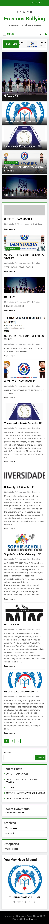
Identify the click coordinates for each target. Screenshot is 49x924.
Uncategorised (11, 162)
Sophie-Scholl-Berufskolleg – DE (22, 554)
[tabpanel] (24, 884)
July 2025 (9, 833)
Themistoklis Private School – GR (23, 146)
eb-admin (10, 224)
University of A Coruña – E (19, 487)
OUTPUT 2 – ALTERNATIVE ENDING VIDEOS (23, 3)
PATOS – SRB (12, 624)
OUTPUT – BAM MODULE (18, 219)
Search (7, 752)
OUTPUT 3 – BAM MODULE (19, 381)
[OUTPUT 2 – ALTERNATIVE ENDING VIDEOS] (24, 76)
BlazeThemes (30, 919)
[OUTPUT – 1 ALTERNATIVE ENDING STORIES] (30, 46)
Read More (8, 229)
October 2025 (11, 828)
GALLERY (9, 195)
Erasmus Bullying (24, 19)
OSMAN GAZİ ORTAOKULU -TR (21, 121)
